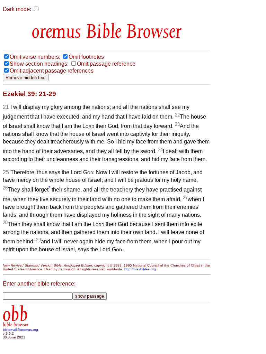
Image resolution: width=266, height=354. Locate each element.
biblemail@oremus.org (20, 330)
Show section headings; (39, 64)
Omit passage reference (106, 64)
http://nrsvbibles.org (140, 269)
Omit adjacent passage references (52, 71)
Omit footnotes (86, 57)
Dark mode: (17, 9)
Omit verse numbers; (35, 57)
